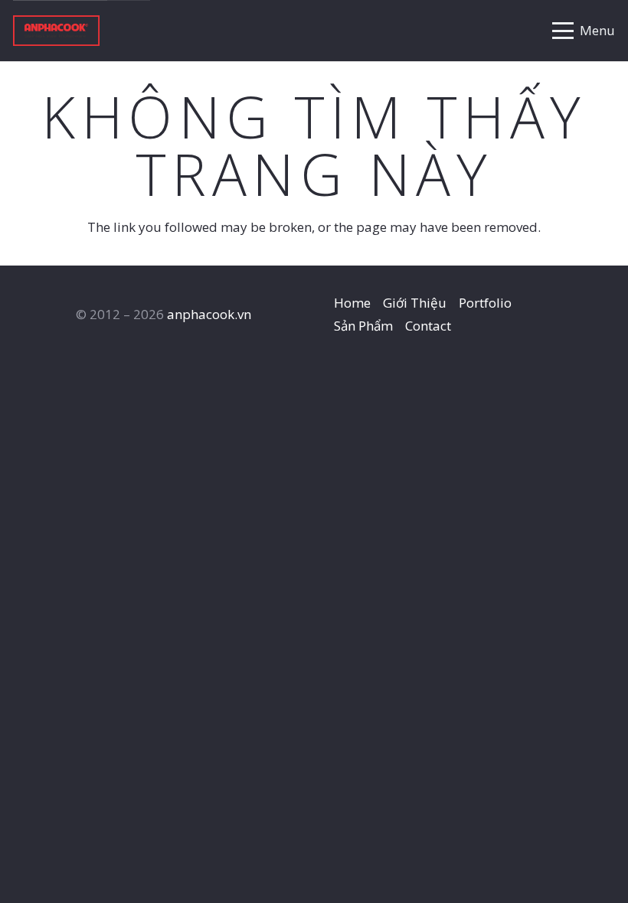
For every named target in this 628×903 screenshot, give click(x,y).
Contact (428, 325)
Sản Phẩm (363, 325)
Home (352, 302)
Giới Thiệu (414, 302)
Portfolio (485, 302)
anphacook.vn (209, 314)
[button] (583, 30)
